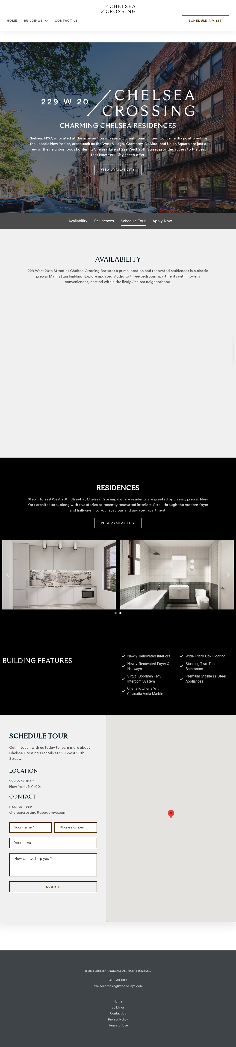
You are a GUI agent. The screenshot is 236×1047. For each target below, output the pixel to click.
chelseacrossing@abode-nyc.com (37, 812)
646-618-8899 (21, 807)
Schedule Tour (133, 221)
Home (12, 20)
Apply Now (162, 221)
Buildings (33, 20)
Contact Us (66, 20)
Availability (77, 221)
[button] (205, 20)
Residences (104, 221)
